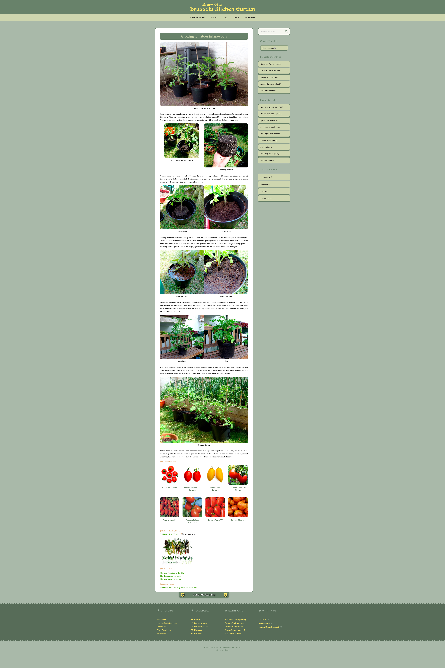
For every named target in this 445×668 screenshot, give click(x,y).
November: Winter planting (271, 64)
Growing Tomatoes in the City (172, 573)
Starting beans (266, 147)
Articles (213, 17)
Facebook (200, 623)
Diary (225, 17)
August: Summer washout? (271, 84)
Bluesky (196, 619)
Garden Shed (250, 17)
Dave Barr (263, 619)
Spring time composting (270, 120)
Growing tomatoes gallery (170, 579)
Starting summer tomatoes (170, 576)
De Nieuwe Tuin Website (170, 534)
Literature (264, 177)
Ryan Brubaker (264, 623)
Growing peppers (267, 160)
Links (262, 191)
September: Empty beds (269, 77)
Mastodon (197, 630)
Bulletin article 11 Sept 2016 (272, 114)
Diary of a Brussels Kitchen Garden (223, 6)
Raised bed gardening (269, 140)
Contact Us (161, 626)
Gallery (236, 17)
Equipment (265, 198)
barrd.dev (225, 650)
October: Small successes (270, 71)
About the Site (162, 619)
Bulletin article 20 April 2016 (272, 107)
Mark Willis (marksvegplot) (269, 627)
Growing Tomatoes (180, 587)
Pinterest (197, 634)
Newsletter (161, 634)
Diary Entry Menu (164, 630)
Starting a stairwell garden (271, 127)
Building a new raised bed (270, 134)
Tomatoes (193, 587)
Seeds (263, 184)
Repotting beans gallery (270, 154)
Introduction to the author (167, 623)
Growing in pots (166, 587)
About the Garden (197, 17)
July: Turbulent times (268, 91)
